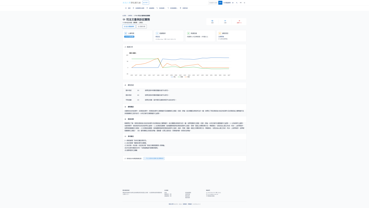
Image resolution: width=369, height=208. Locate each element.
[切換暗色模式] (244, 3)
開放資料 (187, 196)
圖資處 (185, 204)
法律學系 (130, 15)
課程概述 (131, 107)
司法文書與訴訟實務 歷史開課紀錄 (155, 158)
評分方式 (131, 85)
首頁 (125, 15)
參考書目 (131, 136)
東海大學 (171, 204)
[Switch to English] (237, 3)
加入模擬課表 (130, 26)
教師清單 (187, 197)
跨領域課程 (188, 192)
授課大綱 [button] (142, 26)
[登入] (233, 3)
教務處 (190, 204)
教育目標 (131, 119)
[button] (160, 8)
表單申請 (187, 194)
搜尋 (220, 2)
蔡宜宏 (158, 37)
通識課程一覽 (167, 196)
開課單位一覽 (167, 194)
